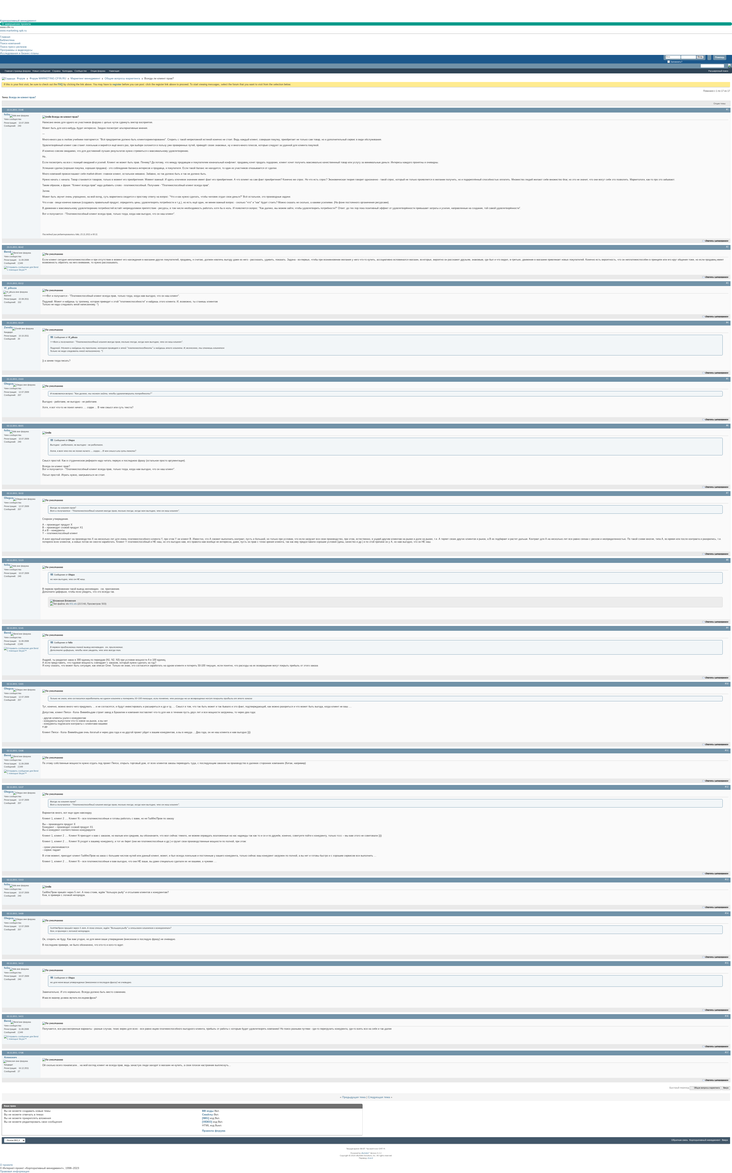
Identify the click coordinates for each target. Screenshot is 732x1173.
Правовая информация (14, 1171)
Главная (5, 36)
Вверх (726, 1088)
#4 (727, 322)
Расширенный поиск (718, 71)
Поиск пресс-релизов (13, 46)
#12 (726, 787)
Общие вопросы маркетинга (122, 78)
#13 (726, 879)
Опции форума (98, 71)
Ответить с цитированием (717, 241)
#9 (727, 628)
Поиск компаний (10, 43)
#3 (727, 283)
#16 (726, 1016)
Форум (7, 66)
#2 (727, 247)
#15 (726, 963)
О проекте (6, 1164)
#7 (727, 493)
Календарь (67, 71)
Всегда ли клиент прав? (22, 97)
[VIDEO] (207, 1121)
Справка (56, 71)
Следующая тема (379, 1097)
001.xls (73, 604)
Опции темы (720, 103)
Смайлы (207, 1114)
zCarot (370, 1158)
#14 (726, 913)
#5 (727, 379)
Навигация (114, 71)
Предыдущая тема (354, 1097)
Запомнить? (676, 62)
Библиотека (7, 40)
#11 (726, 750)
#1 (727, 109)
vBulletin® (365, 1153)
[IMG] (205, 1118)
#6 (727, 425)
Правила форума (213, 1130)
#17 (726, 1052)
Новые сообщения (41, 71)
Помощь (719, 57)
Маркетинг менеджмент (85, 78)
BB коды (208, 1110)
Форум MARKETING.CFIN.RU (48, 78)
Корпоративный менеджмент (704, 1140)
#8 (727, 560)
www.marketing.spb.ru (13, 30)
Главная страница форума (17, 71)
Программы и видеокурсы (16, 49)
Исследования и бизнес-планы (19, 53)
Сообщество (81, 71)
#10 (726, 684)
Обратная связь (679, 1140)
